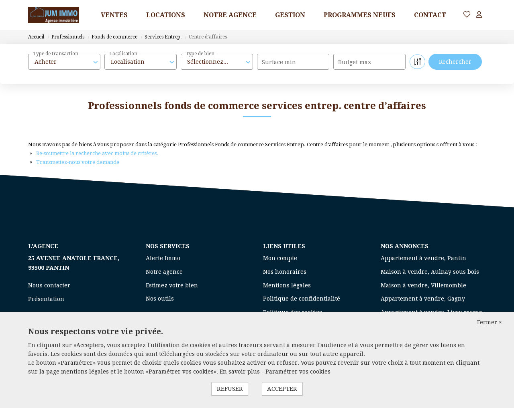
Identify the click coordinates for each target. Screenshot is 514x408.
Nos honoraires (284, 272)
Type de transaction (55, 54)
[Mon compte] (479, 15)
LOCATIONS (165, 15)
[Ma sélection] (467, 15)
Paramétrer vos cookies (297, 371)
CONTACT (430, 15)
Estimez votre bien (172, 285)
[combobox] (64, 61)
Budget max (354, 62)
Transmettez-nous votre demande (77, 162)
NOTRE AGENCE (230, 15)
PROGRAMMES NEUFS (360, 15)
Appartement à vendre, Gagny (423, 298)
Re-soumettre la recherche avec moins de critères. (97, 153)
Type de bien (200, 54)
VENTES (114, 15)
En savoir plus (240, 371)
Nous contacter (49, 285)
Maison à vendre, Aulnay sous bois (430, 272)
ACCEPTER (282, 388)
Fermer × (489, 322)
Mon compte (280, 258)
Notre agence (164, 272)
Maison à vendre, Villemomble (423, 285)
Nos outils (160, 298)
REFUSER (230, 388)
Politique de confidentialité (301, 298)
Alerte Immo (163, 258)
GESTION (290, 15)
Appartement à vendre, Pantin (423, 258)
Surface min (279, 62)
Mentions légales (287, 285)
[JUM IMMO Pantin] (53, 15)
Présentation (46, 299)
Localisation (123, 54)
